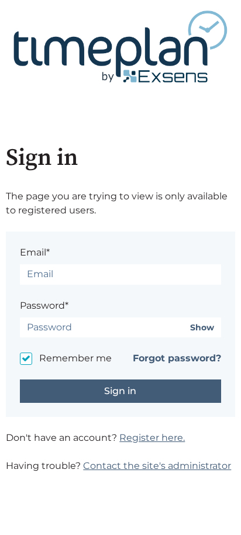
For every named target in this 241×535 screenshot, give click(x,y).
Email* (35, 252)
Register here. (152, 437)
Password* (44, 305)
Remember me (75, 358)
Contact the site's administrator (157, 465)
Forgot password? (177, 358)
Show (202, 328)
